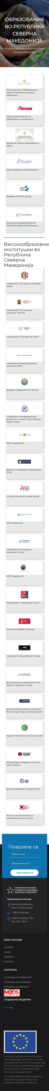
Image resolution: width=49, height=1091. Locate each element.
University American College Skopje (22, 496)
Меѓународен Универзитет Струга (23, 603)
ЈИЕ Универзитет (14, 523)
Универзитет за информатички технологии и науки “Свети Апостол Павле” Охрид (23, 419)
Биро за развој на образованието (22, 170)
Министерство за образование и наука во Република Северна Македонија (22, 92)
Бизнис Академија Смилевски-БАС (23, 789)
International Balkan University (20, 629)
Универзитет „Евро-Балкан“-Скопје (23, 656)
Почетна (9, 48)
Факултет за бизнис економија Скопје (24, 736)
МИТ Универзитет (15, 576)
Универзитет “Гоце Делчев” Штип (22, 337)
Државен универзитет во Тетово (22, 390)
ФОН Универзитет (15, 443)
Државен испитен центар (18, 196)
